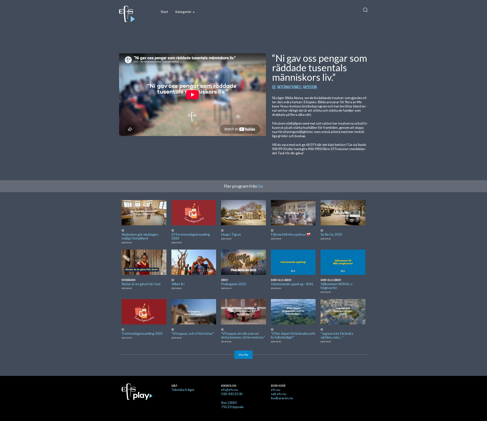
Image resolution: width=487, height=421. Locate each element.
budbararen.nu (282, 398)
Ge (274, 87)
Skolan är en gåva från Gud (141, 284)
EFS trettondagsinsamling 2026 (190, 236)
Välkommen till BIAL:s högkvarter (337, 286)
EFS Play (136, 14)
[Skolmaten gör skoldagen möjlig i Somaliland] (144, 212)
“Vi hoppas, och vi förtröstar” (192, 333)
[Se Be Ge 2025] (343, 212)
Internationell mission (297, 87)
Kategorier (183, 12)
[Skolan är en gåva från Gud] (144, 262)
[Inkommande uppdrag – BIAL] (293, 262)
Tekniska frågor (183, 389)
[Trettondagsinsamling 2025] (144, 311)
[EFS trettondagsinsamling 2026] (193, 212)
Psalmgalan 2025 (233, 284)
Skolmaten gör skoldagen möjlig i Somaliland (140, 236)
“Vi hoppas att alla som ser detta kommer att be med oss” (243, 335)
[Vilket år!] (193, 262)
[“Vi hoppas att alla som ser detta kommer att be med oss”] (243, 311)
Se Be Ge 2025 (331, 234)
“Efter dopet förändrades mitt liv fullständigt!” (293, 335)
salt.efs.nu (278, 394)
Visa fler (243, 354)
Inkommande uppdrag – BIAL (292, 284)
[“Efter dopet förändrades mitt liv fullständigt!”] (293, 311)
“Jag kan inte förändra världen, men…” (337, 335)
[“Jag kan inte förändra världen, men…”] (343, 311)
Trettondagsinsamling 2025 (142, 333)
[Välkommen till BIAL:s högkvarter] (343, 262)
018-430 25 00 (231, 394)
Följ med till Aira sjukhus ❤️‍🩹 (291, 234)
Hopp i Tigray (231, 234)
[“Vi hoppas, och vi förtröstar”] (193, 311)
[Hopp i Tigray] (243, 212)
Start (164, 12)
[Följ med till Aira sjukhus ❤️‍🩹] (293, 212)
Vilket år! (178, 284)
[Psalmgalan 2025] (243, 262)
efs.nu (275, 389)
